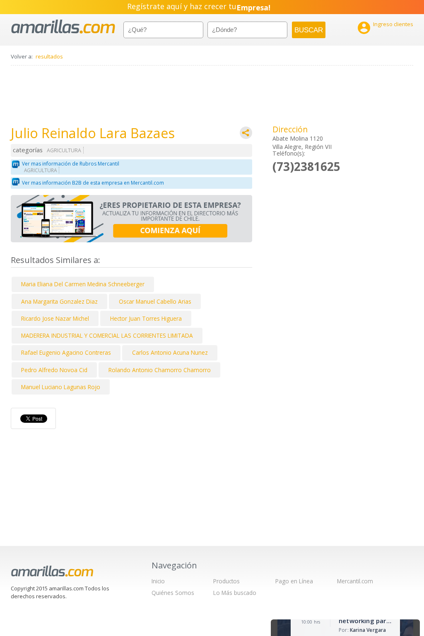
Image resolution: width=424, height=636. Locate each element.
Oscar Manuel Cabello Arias (155, 301)
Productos (226, 581)
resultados (49, 56)
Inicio (158, 581)
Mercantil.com (355, 581)
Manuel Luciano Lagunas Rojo (60, 387)
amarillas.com (63, 26)
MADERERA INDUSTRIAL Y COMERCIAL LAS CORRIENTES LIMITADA (107, 335)
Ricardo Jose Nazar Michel (55, 318)
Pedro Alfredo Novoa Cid (54, 370)
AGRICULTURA (64, 150)
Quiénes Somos (173, 593)
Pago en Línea (294, 581)
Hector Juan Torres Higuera (146, 318)
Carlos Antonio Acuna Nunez (170, 352)
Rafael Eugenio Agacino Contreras (66, 352)
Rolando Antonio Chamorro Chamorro (159, 370)
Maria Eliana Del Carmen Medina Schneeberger (83, 284)
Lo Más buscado (234, 593)
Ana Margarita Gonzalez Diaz (59, 301)
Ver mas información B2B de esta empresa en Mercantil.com (93, 182)
